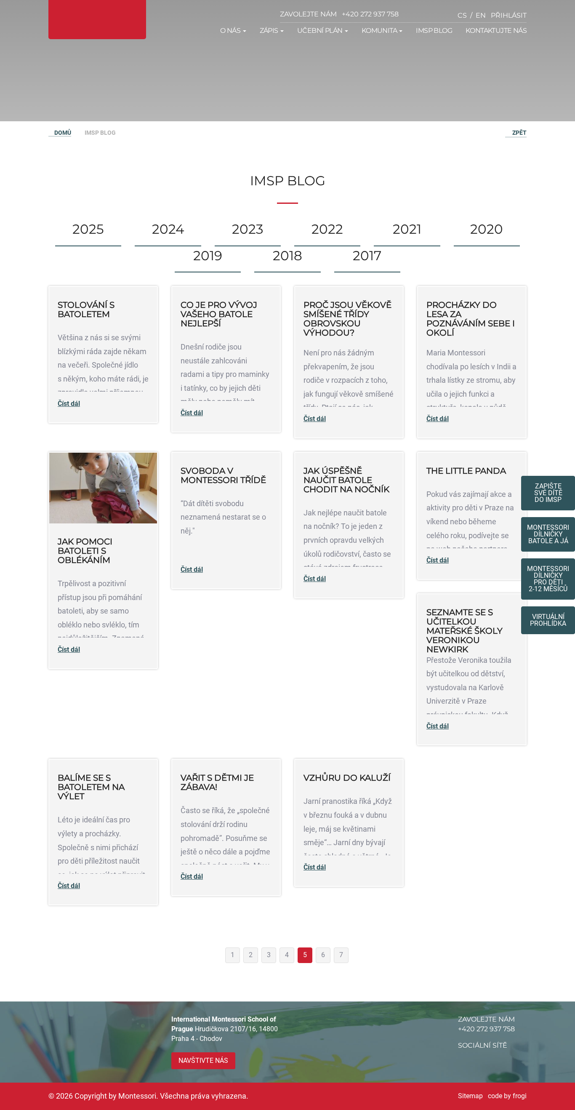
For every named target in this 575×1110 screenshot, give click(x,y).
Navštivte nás (203, 1061)
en (481, 15)
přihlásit (509, 15)
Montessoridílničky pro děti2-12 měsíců (548, 579)
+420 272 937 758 (370, 14)
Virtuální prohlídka (548, 620)
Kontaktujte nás (496, 31)
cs (462, 15)
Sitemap (470, 1096)
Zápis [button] (270, 31)
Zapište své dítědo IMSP (548, 493)
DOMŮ (62, 132)
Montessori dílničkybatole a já (548, 534)
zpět (518, 132)
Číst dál (69, 404)
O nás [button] (231, 31)
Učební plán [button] (320, 31)
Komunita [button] (380, 31)
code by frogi (507, 1096)
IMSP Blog (434, 31)
